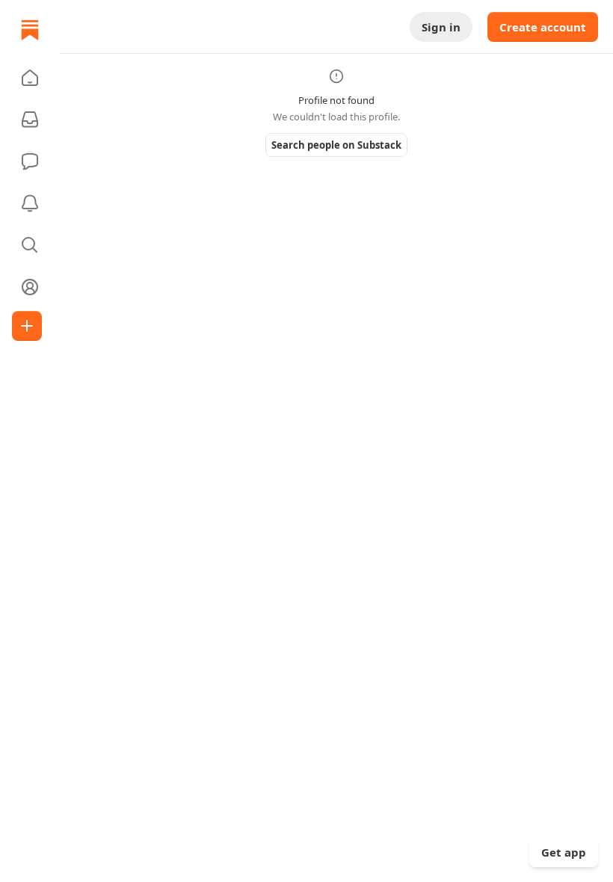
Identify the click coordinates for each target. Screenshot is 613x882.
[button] (30, 78)
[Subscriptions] (30, 120)
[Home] (30, 30)
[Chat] (30, 161)
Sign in (441, 26)
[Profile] (30, 287)
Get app (563, 852)
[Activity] (30, 203)
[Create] (27, 326)
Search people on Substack (336, 145)
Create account (542, 26)
